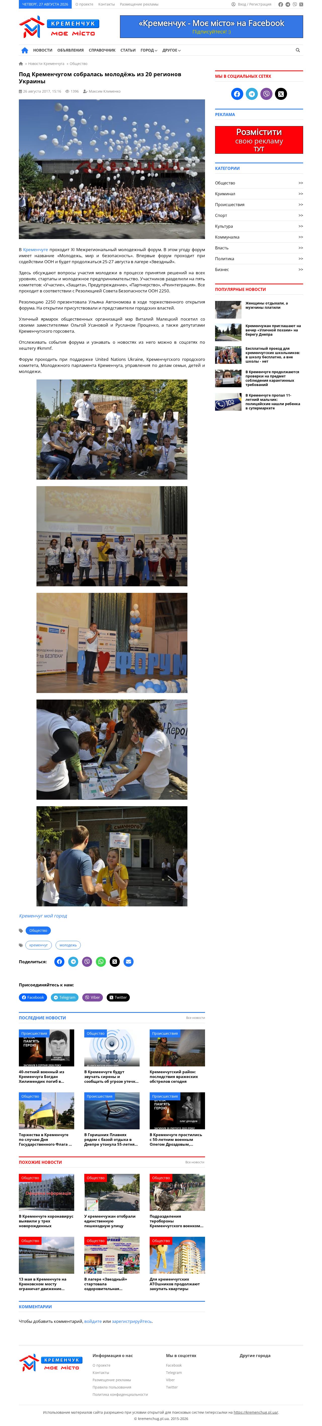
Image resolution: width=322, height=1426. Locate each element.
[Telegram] (73, 962)
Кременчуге (35, 249)
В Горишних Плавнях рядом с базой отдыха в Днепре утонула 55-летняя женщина (110, 1139)
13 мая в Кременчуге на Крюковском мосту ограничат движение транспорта (42, 1284)
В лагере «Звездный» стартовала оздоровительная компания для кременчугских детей (106, 1284)
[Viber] (87, 962)
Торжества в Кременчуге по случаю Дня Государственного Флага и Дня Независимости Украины (45, 1139)
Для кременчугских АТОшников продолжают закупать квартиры (175, 1284)
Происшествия (34, 1033)
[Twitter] (115, 962)
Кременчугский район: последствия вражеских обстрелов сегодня (174, 1076)
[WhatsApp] (101, 962)
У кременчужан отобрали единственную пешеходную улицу (110, 1221)
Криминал (259, 194)
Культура (259, 226)
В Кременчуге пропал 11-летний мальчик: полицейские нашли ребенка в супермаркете (273, 401)
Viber (170, 1379)
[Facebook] (59, 962)
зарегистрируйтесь (132, 1321)
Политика (259, 258)
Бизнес (259, 269)
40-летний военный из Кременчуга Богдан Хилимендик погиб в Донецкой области (41, 1076)
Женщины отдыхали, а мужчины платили (267, 305)
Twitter (172, 1387)
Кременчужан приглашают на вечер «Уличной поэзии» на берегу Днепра (273, 330)
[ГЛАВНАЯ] (24, 50)
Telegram (174, 1372)
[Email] (129, 962)
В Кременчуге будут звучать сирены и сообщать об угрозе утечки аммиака (111, 1076)
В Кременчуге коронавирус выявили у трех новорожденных (46, 1221)
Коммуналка (259, 237)
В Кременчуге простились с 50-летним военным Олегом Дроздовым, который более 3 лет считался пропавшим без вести (176, 1139)
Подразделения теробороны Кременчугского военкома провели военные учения (176, 1221)
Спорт (259, 215)
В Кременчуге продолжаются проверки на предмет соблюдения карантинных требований (272, 378)
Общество (38, 930)
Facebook (174, 1365)
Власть (259, 248)
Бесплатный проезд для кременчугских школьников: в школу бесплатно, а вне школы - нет (273, 354)
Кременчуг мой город (43, 916)
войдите (93, 1321)
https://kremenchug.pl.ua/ (256, 1412)
